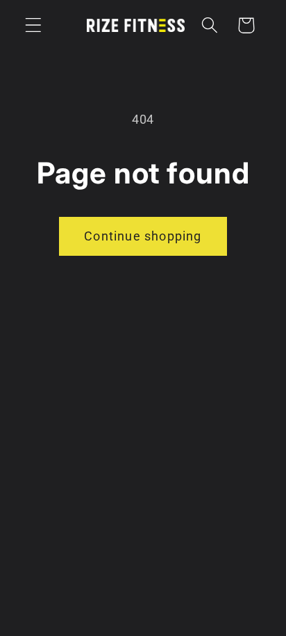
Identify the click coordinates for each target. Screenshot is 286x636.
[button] (33, 25)
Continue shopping (142, 236)
